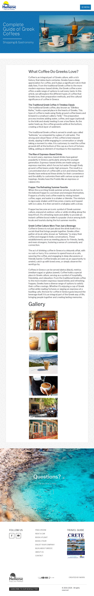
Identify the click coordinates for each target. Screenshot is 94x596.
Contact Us (47, 492)
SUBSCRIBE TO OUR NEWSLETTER (24, 589)
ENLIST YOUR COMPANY (45, 545)
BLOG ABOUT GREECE (44, 548)
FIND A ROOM (40, 530)
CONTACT (39, 556)
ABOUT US (39, 552)
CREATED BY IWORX (77, 577)
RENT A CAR (40, 534)
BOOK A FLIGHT (41, 537)
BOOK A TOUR (40, 541)
